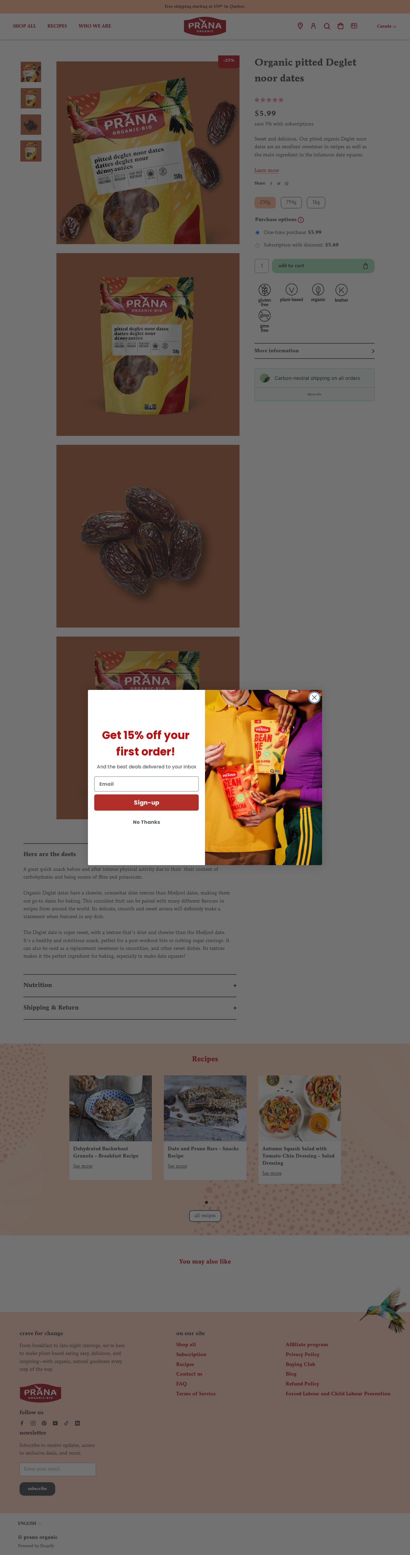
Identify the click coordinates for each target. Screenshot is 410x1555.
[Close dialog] (314, 697)
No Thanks (146, 822)
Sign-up (146, 802)
